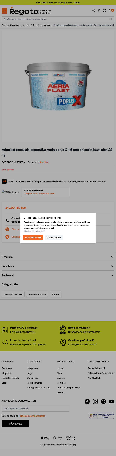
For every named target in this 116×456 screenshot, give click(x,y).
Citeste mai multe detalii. (34, 231)
